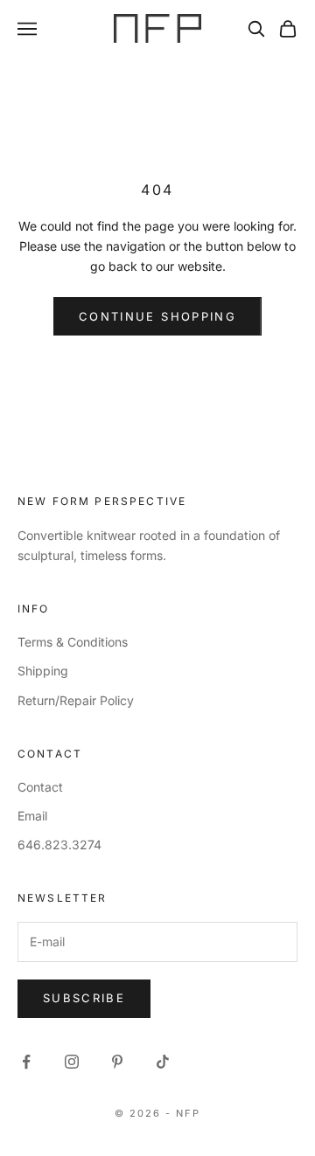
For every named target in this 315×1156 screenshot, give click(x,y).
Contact (40, 786)
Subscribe (84, 998)
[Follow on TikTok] (163, 1061)
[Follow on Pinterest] (117, 1061)
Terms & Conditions (73, 641)
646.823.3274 (60, 844)
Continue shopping (157, 316)
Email (32, 815)
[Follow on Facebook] (26, 1061)
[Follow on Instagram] (71, 1061)
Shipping (43, 670)
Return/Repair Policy (76, 700)
